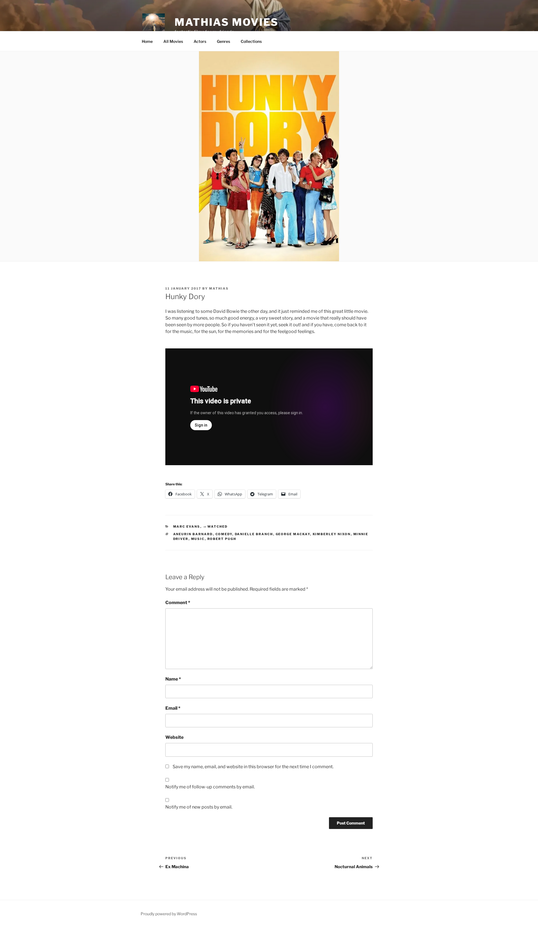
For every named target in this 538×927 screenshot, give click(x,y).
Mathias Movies (227, 22)
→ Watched (215, 526)
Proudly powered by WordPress (169, 913)
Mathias (219, 288)
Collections (251, 41)
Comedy (223, 534)
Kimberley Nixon (332, 534)
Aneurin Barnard (193, 534)
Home (147, 41)
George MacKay (293, 534)
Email (172, 708)
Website (174, 737)
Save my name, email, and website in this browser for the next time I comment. (253, 766)
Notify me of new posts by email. (198, 807)
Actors (200, 41)
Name (173, 679)
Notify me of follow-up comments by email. (210, 786)
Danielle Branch (254, 534)
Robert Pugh (221, 539)
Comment (177, 602)
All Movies (173, 41)
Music (198, 539)
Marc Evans (186, 526)
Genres (223, 41)
